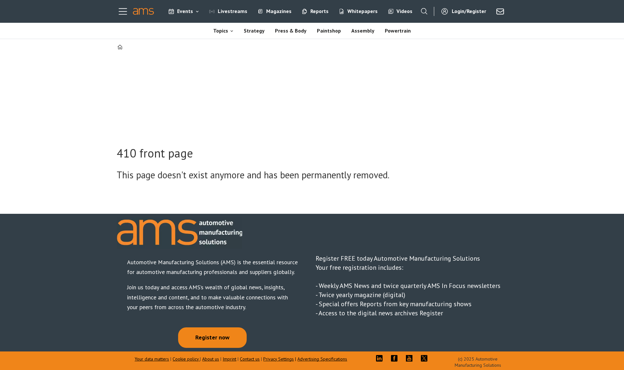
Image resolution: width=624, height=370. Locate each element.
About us (210, 359)
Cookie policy (186, 359)
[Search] (424, 11)
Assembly (362, 30)
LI (381, 358)
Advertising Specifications (322, 359)
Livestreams (232, 11)
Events (185, 11)
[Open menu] (123, 11)
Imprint (229, 359)
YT (411, 358)
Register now (212, 337)
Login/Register (469, 11)
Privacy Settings (278, 359)
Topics (220, 30)
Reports (319, 11)
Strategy (254, 30)
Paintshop (329, 30)
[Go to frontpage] (143, 11)
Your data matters (152, 359)
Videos (404, 11)
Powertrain (398, 30)
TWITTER (426, 358)
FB (396, 358)
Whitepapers (362, 11)
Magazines (279, 11)
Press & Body (290, 30)
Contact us (250, 359)
